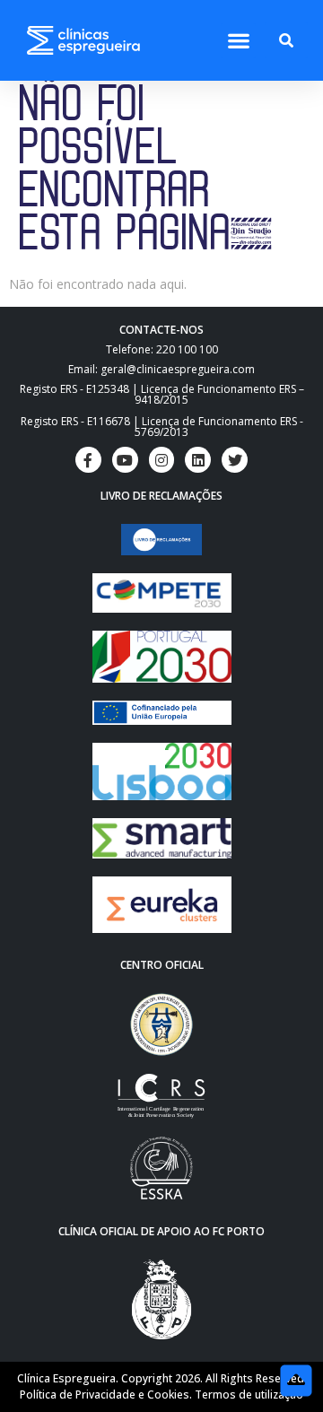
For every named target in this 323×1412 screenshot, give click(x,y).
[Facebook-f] (88, 460)
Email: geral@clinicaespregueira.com (161, 369)
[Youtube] (125, 460)
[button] (238, 40)
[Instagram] (162, 460)
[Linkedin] (198, 460)
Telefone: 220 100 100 (162, 349)
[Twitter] (235, 460)
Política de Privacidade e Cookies (104, 1394)
